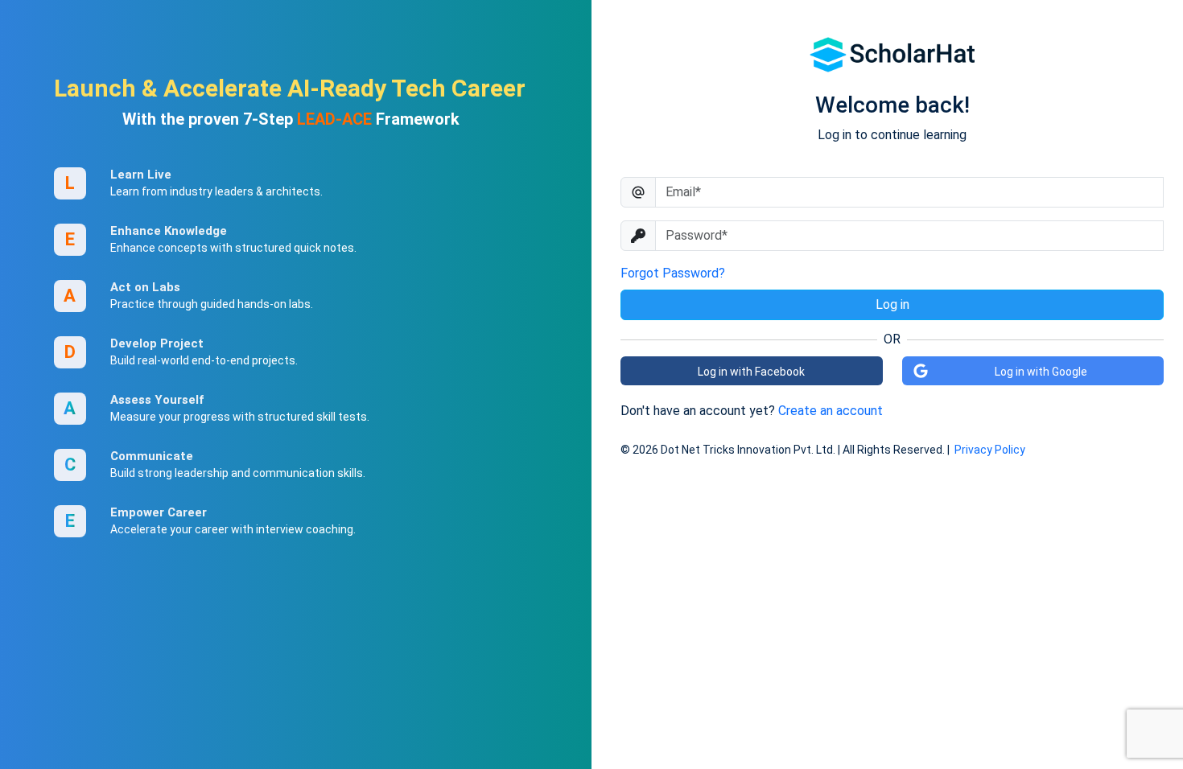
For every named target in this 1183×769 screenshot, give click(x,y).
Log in (892, 304)
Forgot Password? (672, 273)
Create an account (830, 410)
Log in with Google (1041, 371)
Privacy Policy (989, 449)
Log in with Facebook (751, 371)
